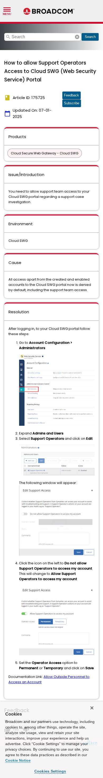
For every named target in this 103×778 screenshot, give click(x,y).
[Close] (91, 708)
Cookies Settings (50, 771)
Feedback (71, 95)
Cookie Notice (18, 760)
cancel (77, 37)
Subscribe (71, 103)
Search (90, 37)
